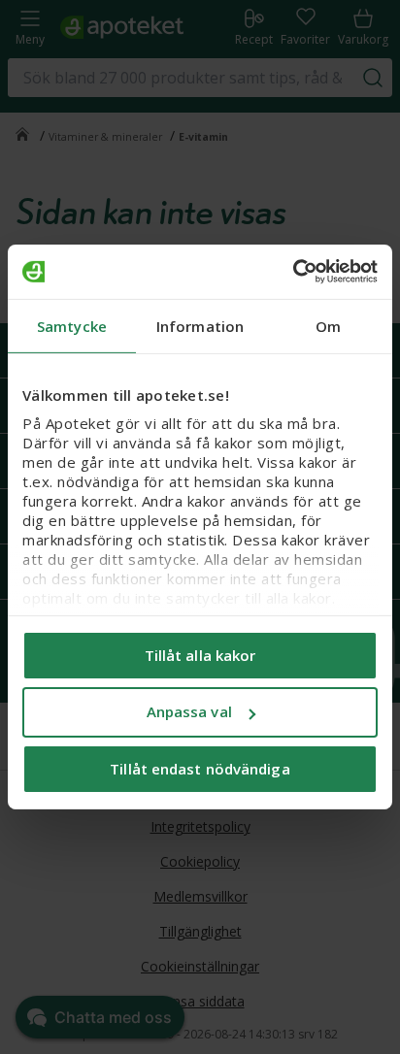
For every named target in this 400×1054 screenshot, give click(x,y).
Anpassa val (189, 711)
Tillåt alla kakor (200, 654)
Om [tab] (328, 325)
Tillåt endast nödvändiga (199, 768)
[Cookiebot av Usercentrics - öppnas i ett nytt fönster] (293, 271)
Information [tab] (200, 325)
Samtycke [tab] (72, 325)
